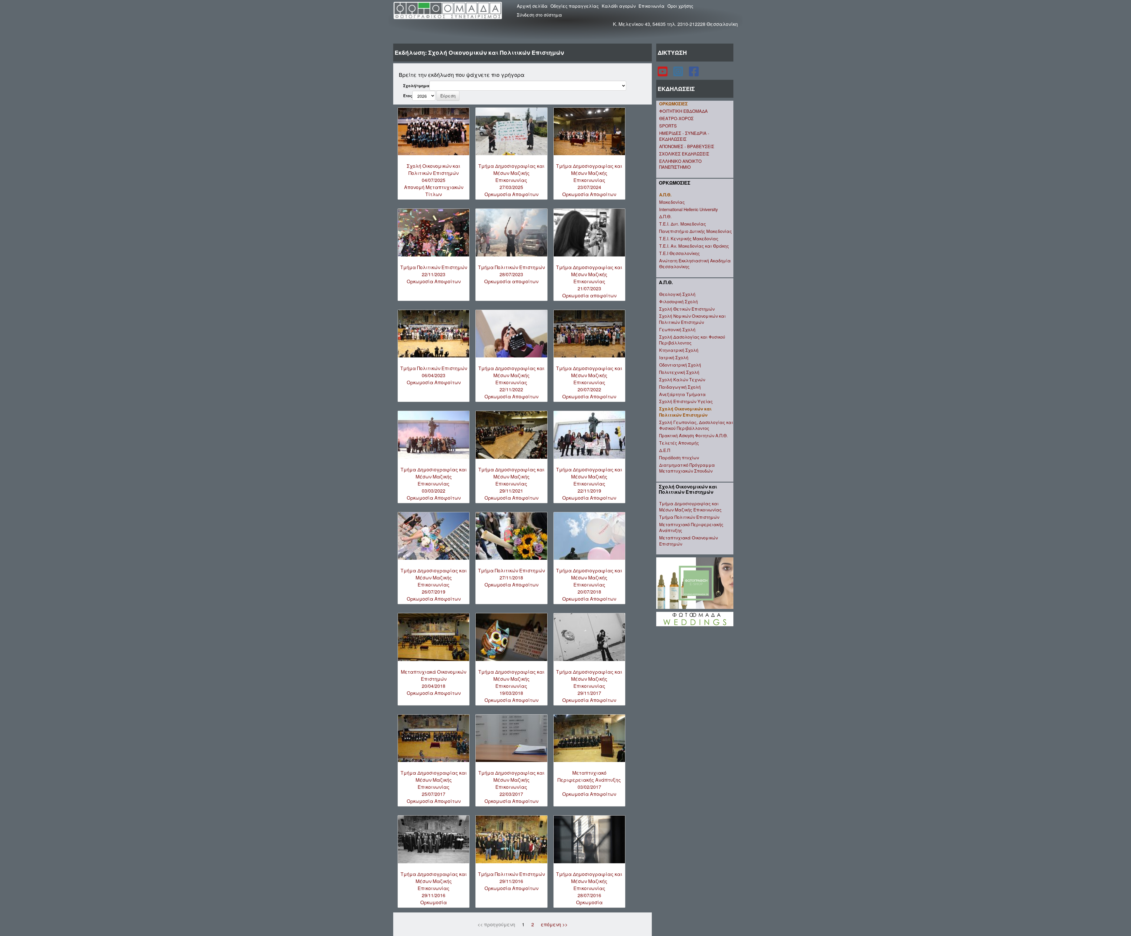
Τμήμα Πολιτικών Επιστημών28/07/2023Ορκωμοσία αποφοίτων (511, 274)
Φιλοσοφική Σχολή (678, 301)
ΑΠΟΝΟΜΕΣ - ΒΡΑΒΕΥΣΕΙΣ (686, 146)
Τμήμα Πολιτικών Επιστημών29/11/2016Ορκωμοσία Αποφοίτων (511, 881)
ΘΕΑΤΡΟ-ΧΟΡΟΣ (676, 118)
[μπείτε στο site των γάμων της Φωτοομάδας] (695, 618)
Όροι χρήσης (680, 6)
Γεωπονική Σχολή (677, 329)
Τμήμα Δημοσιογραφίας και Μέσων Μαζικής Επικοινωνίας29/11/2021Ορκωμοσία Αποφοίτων (511, 483)
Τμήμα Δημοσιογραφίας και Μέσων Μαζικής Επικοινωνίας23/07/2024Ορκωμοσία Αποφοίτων (589, 180)
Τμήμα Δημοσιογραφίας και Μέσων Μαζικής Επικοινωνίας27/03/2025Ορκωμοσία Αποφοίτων (511, 180)
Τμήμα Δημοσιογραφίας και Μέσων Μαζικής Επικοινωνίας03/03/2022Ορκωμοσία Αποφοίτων (434, 483)
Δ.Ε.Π (664, 450)
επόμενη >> (554, 924)
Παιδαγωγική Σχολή (680, 387)
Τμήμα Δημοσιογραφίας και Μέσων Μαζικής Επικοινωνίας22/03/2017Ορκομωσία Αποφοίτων (511, 786)
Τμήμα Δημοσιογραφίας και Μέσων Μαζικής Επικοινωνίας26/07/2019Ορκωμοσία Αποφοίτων (434, 584)
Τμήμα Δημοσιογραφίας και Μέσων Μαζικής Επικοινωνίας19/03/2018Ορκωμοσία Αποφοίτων (511, 685)
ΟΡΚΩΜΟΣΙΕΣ (673, 104)
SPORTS (668, 125)
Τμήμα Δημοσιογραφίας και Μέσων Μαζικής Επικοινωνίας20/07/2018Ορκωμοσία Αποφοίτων (589, 584)
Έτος (407, 95)
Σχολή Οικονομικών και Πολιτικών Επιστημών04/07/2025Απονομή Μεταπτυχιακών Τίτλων (433, 180)
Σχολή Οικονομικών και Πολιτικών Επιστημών (685, 412)
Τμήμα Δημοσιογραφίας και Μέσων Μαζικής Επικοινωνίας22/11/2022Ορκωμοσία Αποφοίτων (511, 382)
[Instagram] (678, 73)
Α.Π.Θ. (665, 195)
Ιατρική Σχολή (673, 357)
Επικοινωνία (651, 6)
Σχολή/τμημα (416, 85)
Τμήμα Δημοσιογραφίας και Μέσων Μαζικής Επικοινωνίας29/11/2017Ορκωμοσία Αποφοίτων (589, 685)
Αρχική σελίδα (532, 6)
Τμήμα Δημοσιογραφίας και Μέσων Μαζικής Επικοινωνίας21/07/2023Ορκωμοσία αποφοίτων (589, 281)
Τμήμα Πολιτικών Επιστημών (689, 517)
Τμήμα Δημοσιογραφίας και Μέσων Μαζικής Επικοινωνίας (690, 506)
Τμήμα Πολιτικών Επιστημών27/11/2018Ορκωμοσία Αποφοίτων (511, 577)
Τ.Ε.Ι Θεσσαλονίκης (679, 253)
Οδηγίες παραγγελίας (574, 6)
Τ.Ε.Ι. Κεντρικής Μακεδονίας (688, 238)
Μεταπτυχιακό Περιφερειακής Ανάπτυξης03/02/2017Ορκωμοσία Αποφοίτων (589, 783)
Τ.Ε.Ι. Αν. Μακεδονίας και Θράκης (694, 246)
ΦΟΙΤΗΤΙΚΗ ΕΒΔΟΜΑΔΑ (683, 111)
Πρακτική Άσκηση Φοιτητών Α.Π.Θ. (693, 435)
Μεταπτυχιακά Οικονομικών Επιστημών (688, 540)
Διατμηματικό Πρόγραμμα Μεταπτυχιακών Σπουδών (687, 468)
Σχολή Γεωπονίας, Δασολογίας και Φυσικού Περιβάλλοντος (696, 425)
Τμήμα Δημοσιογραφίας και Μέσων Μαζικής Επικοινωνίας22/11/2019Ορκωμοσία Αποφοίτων (589, 483)
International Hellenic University (688, 209)
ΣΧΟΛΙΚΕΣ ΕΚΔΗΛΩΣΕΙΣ (684, 153)
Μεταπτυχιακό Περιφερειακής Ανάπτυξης (691, 527)
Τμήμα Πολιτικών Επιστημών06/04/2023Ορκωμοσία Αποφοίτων (433, 375)
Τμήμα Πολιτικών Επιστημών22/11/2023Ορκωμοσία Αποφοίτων (433, 274)
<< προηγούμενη (496, 924)
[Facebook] (694, 73)
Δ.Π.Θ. (665, 216)
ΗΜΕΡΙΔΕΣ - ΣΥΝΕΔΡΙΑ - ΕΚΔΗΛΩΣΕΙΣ (684, 136)
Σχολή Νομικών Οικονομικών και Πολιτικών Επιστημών (692, 319)
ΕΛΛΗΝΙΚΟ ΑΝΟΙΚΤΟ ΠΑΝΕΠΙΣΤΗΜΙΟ (680, 164)
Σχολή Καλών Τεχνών (682, 379)
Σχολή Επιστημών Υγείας (686, 401)
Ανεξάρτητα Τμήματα (682, 394)
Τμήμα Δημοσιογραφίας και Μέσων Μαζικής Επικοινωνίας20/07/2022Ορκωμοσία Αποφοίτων (589, 382)
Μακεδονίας (672, 202)
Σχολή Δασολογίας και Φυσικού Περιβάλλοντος (692, 340)
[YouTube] (663, 73)
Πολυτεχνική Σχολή (679, 372)
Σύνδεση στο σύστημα (539, 14)
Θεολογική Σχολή (677, 294)
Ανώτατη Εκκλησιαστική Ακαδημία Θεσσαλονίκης (695, 263)
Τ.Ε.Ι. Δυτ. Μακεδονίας (682, 224)
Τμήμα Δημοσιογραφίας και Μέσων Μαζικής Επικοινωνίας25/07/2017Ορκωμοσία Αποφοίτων (434, 786)
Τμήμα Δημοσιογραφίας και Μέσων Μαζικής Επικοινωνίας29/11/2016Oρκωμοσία (434, 888)
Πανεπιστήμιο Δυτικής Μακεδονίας (695, 231)
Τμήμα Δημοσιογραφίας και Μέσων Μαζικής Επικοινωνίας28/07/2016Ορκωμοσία (589, 888)
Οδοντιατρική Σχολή (680, 365)
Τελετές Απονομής (679, 443)
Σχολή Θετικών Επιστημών (687, 309)
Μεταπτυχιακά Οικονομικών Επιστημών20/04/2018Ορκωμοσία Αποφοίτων (433, 682)
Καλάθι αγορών (619, 6)
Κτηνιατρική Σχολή (678, 350)
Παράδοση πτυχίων (679, 457)
